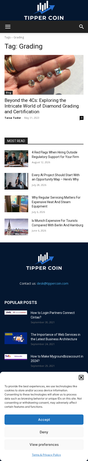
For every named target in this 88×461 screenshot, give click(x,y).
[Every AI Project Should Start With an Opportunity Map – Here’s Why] (16, 181)
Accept (44, 419)
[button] (81, 377)
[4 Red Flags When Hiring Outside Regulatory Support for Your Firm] (16, 158)
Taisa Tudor (13, 117)
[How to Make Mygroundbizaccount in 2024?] (16, 357)
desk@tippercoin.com (52, 283)
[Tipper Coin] (44, 10)
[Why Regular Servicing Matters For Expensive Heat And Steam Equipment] (16, 203)
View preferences (44, 444)
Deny (44, 432)
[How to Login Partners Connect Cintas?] (16, 313)
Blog (8, 92)
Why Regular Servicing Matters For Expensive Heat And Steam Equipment (56, 202)
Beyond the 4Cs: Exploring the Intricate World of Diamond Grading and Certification (42, 106)
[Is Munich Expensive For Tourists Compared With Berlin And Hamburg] (16, 227)
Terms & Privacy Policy (46, 454)
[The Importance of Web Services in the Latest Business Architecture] (16, 338)
